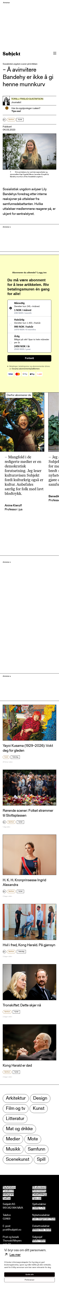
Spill (41, 1159)
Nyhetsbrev (9, 1187)
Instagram (8, 1194)
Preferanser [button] (29, 1280)
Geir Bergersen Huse (43, 1219)
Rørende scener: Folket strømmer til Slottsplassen (28, 813)
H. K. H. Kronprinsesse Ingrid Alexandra (24, 883)
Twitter (7, 1198)
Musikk (13, 1149)
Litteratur (15, 1118)
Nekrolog (15, 757)
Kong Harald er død (17, 1066)
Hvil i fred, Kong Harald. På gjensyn (29, 945)
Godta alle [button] (29, 1275)
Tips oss (36, 1198)
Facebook (8, 1191)
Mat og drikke (19, 1129)
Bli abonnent (39, 1187)
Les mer (15, 1255)
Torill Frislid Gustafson (27, 99)
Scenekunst (17, 1159)
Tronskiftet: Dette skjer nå (22, 1005)
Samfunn (11, 119)
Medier (13, 1139)
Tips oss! (16, 111)
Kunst (6, 757)
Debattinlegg (39, 1194)
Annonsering (39, 1191)
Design (40, 1098)
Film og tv (15, 1108)
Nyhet (20, 119)
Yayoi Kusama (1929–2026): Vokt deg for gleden (28, 748)
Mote (33, 1139)
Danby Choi (38, 1208)
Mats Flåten (39, 1241)
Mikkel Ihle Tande (41, 1230)
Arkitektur (16, 1098)
